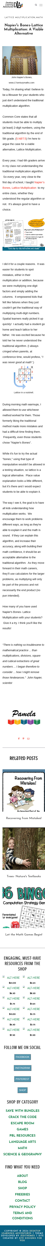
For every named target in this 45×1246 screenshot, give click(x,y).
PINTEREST (22, 1079)
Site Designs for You (30, 1239)
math (39, 18)
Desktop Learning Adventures (21, 1232)
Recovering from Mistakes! (23, 818)
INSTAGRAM (22, 1068)
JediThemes (27, 1235)
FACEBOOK (22, 1057)
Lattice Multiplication (20, 18)
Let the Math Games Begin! (23, 934)
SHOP (22, 1090)
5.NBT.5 (21, 138)
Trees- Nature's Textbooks (24, 876)
